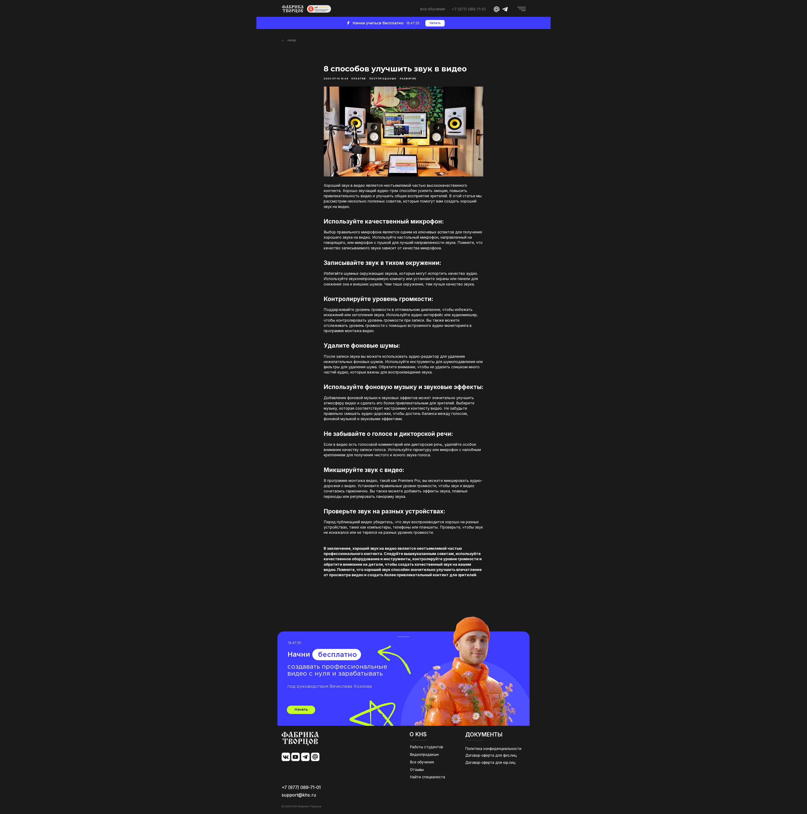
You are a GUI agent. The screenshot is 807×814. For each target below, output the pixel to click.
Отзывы (417, 770)
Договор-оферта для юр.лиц (490, 762)
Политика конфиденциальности (493, 749)
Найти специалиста (427, 777)
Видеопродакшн (424, 754)
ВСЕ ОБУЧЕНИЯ (432, 9)
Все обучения (422, 762)
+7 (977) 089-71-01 (469, 9)
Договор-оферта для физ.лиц (491, 755)
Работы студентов (426, 747)
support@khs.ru (299, 795)
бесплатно (337, 655)
